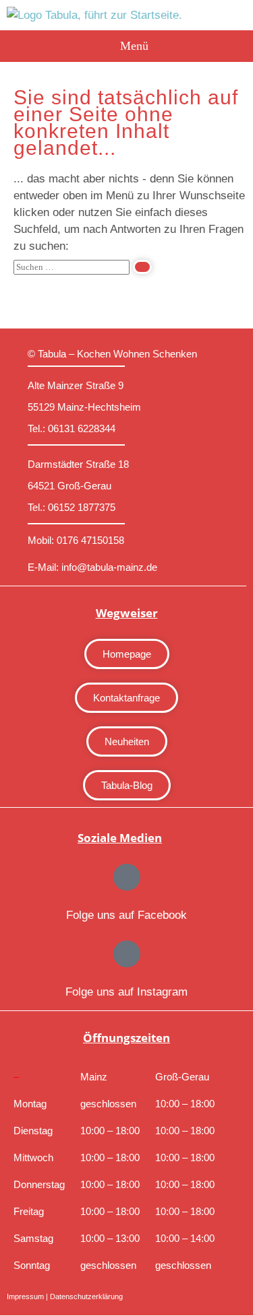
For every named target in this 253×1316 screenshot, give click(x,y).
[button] (126, 46)
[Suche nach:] (82, 266)
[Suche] (142, 267)
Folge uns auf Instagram (126, 991)
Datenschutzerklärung (86, 1296)
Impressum (25, 1296)
